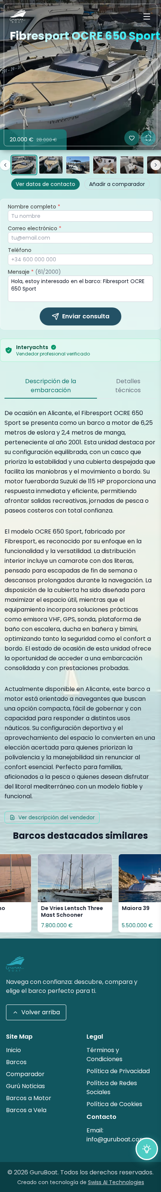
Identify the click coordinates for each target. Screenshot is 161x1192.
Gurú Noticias (25, 1086)
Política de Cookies (114, 1104)
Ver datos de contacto (45, 184)
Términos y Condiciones (104, 1054)
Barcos (16, 1062)
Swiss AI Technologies (116, 1182)
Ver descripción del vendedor (56, 817)
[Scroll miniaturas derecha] (156, 165)
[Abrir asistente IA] (147, 1149)
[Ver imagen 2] (51, 165)
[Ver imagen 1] (23, 165)
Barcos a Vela (26, 1110)
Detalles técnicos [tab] (128, 385)
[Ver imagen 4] (105, 165)
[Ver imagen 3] (78, 165)
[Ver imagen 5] (132, 165)
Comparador (25, 1074)
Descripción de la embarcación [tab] (50, 385)
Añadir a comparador (117, 184)
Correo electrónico (34, 228)
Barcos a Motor (28, 1098)
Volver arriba (40, 1012)
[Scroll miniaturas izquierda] (5, 165)
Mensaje (34, 272)
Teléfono (19, 250)
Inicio (13, 1050)
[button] (80, 75)
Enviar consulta (85, 316)
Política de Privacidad (118, 1071)
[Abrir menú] (146, 16)
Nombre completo (34, 206)
